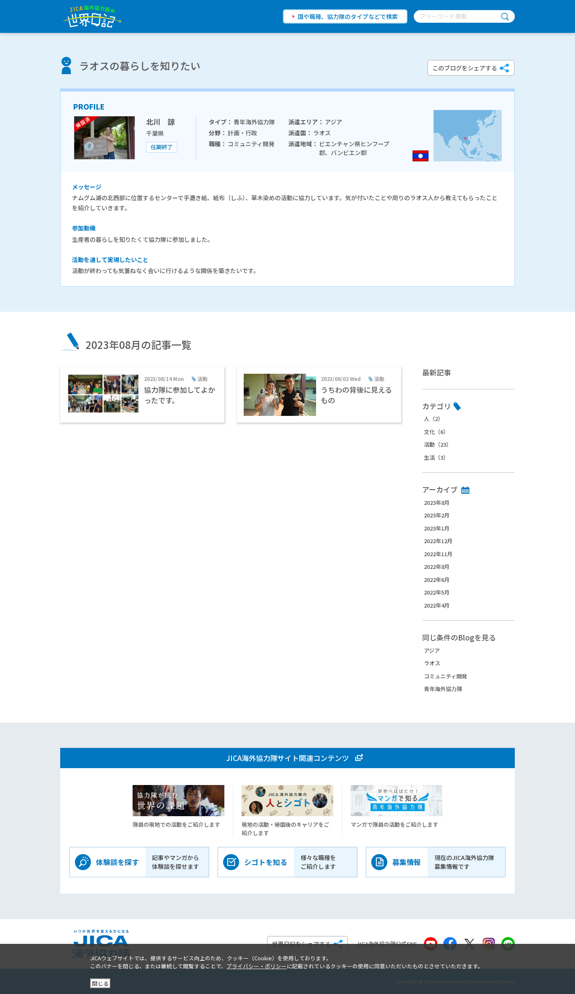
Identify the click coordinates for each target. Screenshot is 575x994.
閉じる (100, 983)
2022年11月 (438, 554)
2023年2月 (437, 515)
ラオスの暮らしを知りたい (139, 65)
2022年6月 (437, 580)
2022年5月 (437, 592)
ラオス (432, 663)
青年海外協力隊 (443, 689)
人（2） (433, 419)
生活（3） (436, 457)
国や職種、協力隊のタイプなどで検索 (348, 16)
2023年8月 (437, 502)
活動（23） (438, 444)
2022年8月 (437, 567)
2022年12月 (438, 541)
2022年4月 (437, 605)
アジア (432, 650)
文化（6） (436, 432)
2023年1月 (437, 528)
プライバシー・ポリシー (256, 966)
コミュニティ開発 (445, 676)
